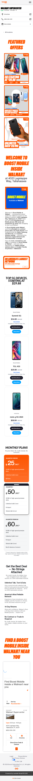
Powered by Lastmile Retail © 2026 (17, 773)
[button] (16, 703)
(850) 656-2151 (10, 730)
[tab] (16, 778)
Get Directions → (16, 327)
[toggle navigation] (30, 2)
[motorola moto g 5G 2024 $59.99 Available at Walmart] (16, 401)
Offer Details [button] (16, 778)
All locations (9, 32)
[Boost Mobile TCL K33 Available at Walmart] (16, 350)
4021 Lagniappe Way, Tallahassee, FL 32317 (13, 726)
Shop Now (17, 331)
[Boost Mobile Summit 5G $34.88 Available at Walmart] (16, 300)
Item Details (16, 321)
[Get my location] (28, 690)
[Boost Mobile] (4, 2)
